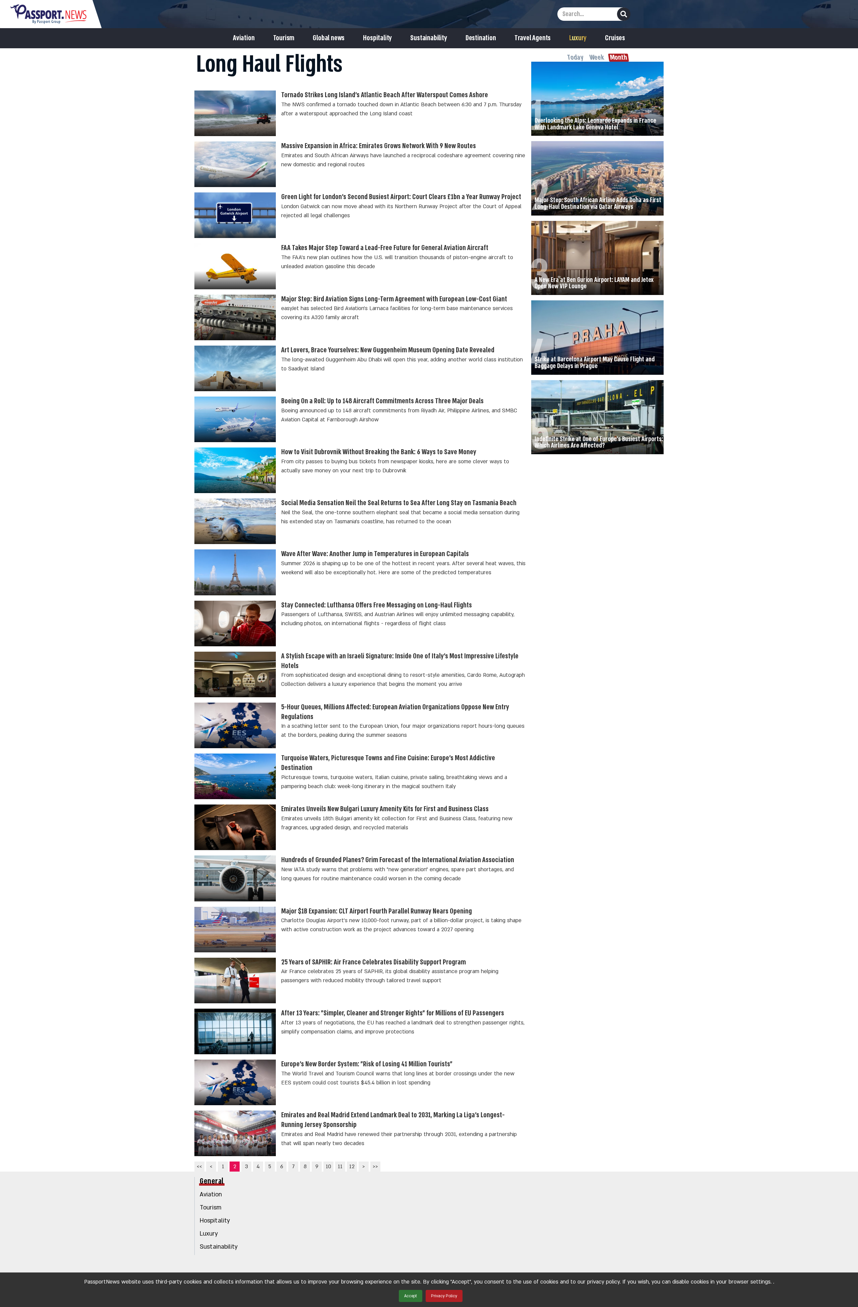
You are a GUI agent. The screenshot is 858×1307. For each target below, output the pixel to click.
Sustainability (428, 38)
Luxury (578, 38)
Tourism (284, 38)
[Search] (623, 14)
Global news (329, 38)
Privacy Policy (444, 1296)
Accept (410, 1296)
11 (340, 1166)
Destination (481, 38)
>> (375, 1166)
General (212, 1181)
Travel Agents (532, 38)
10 (328, 1166)
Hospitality (377, 38)
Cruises (615, 38)
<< (199, 1166)
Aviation (243, 38)
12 (352, 1166)
